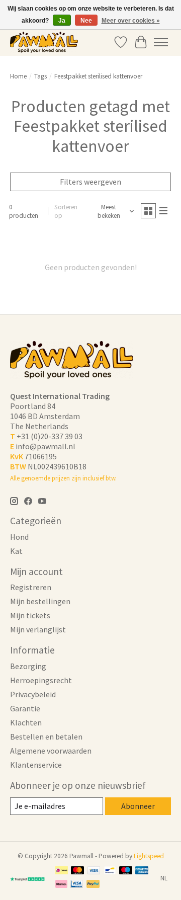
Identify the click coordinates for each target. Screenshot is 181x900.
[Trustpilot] (27, 878)
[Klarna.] (61, 885)
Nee (86, 20)
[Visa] (94, 871)
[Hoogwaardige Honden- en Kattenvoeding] (44, 42)
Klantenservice (36, 765)
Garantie (25, 708)
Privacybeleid (33, 694)
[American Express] (141, 871)
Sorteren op (65, 211)
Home (18, 76)
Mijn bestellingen (40, 601)
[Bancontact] (110, 871)
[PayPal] (93, 885)
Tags (40, 76)
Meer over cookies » (131, 20)
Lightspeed (149, 856)
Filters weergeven (90, 182)
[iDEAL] (61, 871)
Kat (16, 551)
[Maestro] (125, 871)
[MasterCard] (77, 871)
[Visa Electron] (76, 885)
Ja (61, 20)
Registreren (30, 587)
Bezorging (28, 666)
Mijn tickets (30, 615)
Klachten (26, 722)
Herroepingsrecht (41, 680)
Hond (19, 537)
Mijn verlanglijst (38, 629)
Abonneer (138, 806)
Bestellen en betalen (46, 736)
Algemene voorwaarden (51, 751)
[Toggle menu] (161, 42)
